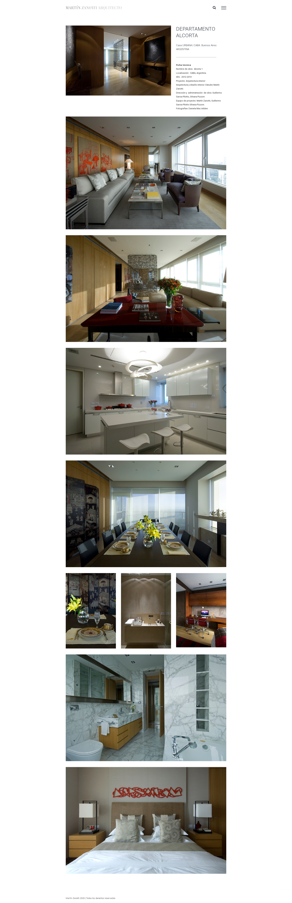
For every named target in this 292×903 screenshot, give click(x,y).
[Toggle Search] (214, 7)
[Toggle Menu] (223, 7)
